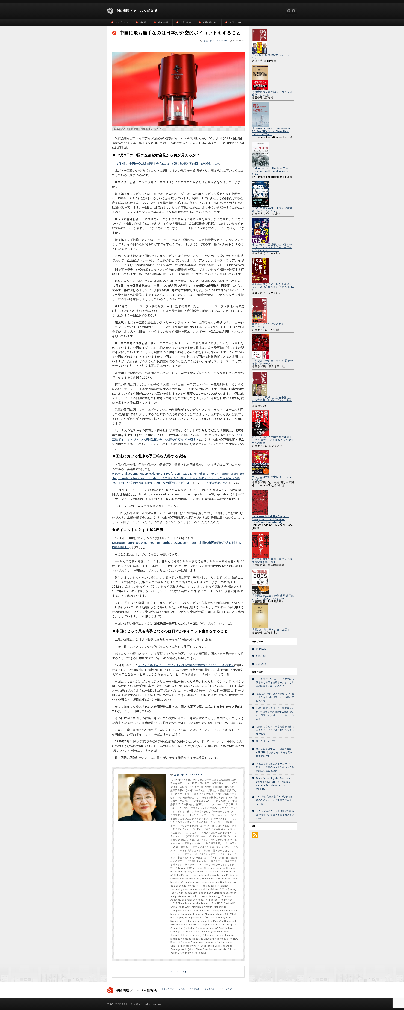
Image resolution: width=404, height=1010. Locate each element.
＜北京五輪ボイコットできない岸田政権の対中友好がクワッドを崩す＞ (186, 665)
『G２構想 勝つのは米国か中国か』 (270, 56)
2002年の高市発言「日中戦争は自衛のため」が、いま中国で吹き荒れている (275, 800)
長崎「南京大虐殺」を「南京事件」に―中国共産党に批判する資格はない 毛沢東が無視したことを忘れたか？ (275, 713)
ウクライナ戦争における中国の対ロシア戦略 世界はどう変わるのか (272, 400)
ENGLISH (261, 656)
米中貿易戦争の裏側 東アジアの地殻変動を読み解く (272, 560)
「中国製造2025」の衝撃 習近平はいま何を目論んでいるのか (273, 597)
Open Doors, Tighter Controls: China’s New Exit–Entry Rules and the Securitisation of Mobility (273, 783)
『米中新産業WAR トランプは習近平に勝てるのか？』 (272, 209)
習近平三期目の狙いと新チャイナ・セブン (270, 325)
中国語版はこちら (217, 482)
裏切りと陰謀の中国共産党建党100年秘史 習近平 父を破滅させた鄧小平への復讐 (273, 440)
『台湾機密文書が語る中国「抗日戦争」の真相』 (272, 93)
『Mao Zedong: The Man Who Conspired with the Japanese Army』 (270, 171)
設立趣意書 (186, 22)
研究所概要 (163, 22)
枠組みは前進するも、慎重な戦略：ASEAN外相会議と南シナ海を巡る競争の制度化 (275, 752)
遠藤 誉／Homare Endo (215, 41)
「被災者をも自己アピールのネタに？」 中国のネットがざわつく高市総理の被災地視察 (275, 767)
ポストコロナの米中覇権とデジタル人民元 (272, 478)
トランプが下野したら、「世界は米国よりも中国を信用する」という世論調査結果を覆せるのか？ (275, 682)
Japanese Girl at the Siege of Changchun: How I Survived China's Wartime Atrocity (270, 519)
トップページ (122, 22)
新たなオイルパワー (266, 741)
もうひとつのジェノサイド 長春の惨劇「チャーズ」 (272, 362)
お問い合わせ (236, 22)
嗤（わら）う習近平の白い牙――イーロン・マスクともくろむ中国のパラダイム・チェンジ (273, 247)
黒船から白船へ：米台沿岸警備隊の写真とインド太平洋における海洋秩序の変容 (275, 730)
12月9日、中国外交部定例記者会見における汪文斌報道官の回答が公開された (167, 163)
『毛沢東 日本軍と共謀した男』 (271, 629)
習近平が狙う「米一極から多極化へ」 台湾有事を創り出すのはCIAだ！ (273, 287)
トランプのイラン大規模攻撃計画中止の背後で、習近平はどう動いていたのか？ (275, 815)
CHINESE (261, 649)
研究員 (143, 22)
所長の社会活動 (210, 22)
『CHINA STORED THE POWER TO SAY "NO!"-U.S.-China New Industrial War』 (271, 131)
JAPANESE (262, 664)
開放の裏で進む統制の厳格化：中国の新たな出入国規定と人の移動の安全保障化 (275, 697)
